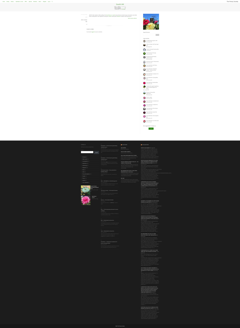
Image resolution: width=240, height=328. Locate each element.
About (40, 1)
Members (35, 1)
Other (83, 171)
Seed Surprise (123, 147)
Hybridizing (84, 165)
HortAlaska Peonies (145, 144)
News (83, 169)
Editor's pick (84, 159)
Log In (49, 1)
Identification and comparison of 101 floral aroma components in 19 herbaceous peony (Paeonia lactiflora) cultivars (149, 161)
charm (107, 162)
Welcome (122, 178)
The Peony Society (232, 1)
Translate (123, 9)
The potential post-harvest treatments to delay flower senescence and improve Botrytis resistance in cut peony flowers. (150, 269)
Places (83, 178)
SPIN (26, 1)
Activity (7, 1)
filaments (119, 16)
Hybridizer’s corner (19, 1)
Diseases (84, 157)
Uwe (102, 231)
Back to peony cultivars (132, 18)
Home (4, 1)
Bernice (102, 199)
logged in (93, 31)
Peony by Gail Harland (145, 147)
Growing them (85, 161)
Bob (101, 181)
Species (30, 1)
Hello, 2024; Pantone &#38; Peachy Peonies (129, 155)
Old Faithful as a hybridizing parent (110, 181)
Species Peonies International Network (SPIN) (94, 187)
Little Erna (112, 202)
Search (82, 150)
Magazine (84, 167)
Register (44, 1)
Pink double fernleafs (113, 190)
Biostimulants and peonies (109, 220)
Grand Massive (109, 15)
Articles (12, 1)
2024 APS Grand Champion (125, 151)
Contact (151, 128)
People (83, 176)
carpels (110, 16)
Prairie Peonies (124, 144)
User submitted (85, 182)
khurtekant (103, 145)
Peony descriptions (86, 174)
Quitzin (114, 15)
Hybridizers (84, 163)
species (83, 180)
